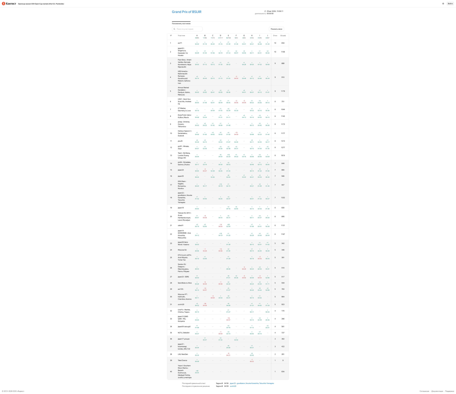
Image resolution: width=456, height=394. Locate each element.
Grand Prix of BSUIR (186, 12)
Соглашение (424, 391)
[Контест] (9, 3)
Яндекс (20, 391)
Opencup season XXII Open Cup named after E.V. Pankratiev (41, 4)
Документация (437, 391)
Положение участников (181, 23)
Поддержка (449, 391)
